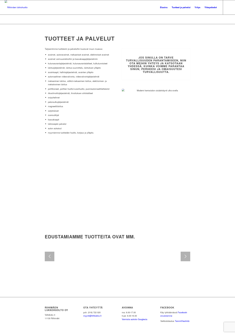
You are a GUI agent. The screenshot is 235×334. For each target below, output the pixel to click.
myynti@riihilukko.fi (92, 315)
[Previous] (49, 256)
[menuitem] (164, 7)
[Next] (185, 256)
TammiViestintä (182, 320)
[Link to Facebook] (228, 7)
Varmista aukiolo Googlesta (134, 319)
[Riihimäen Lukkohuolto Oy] (16, 7)
